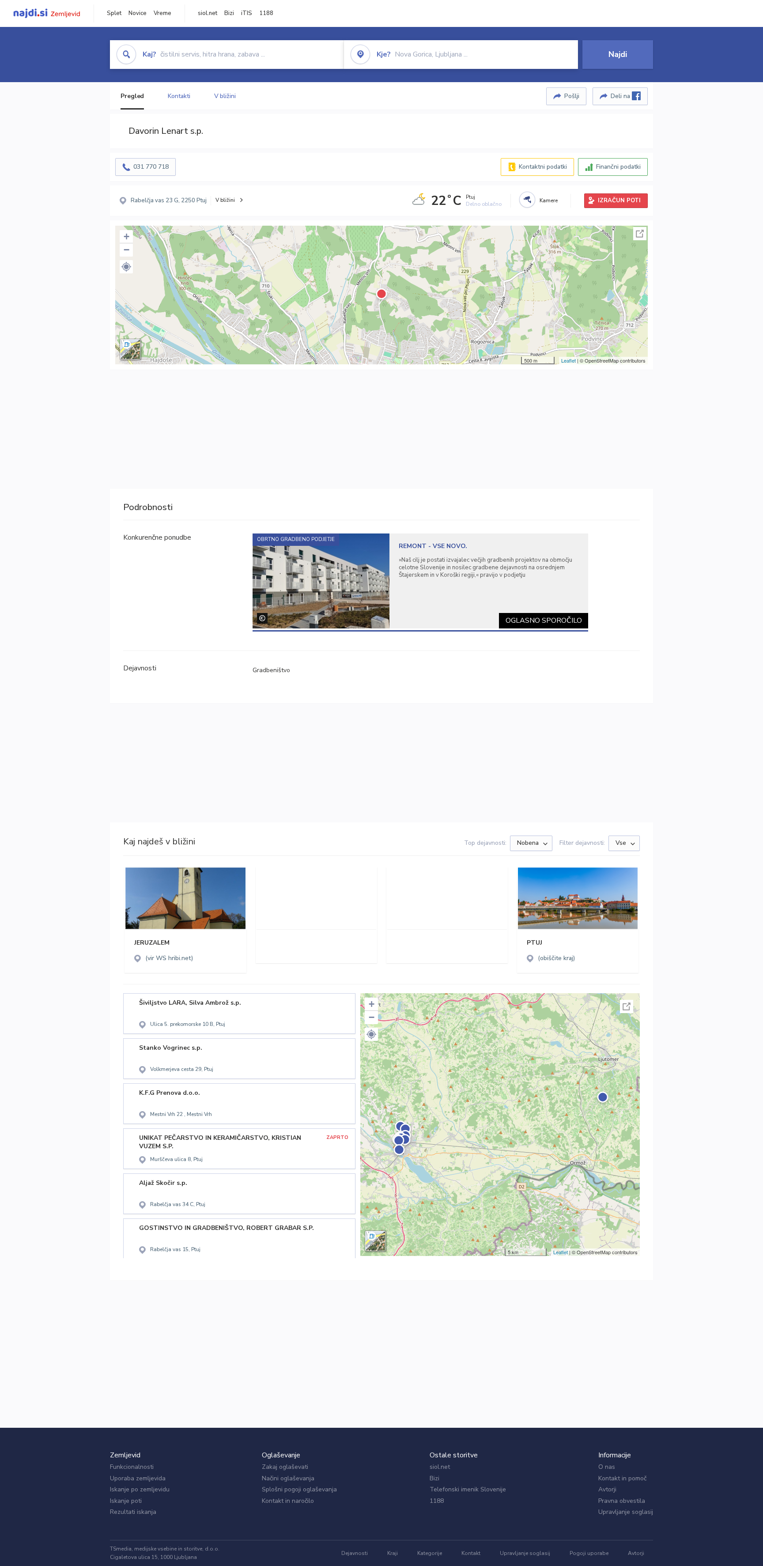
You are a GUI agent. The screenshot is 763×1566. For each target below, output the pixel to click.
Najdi (617, 54)
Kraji (392, 1553)
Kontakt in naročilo (288, 1501)
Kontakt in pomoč (622, 1478)
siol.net (207, 13)
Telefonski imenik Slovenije (468, 1489)
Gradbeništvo (271, 670)
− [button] (126, 249)
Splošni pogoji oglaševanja (299, 1489)
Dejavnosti (354, 1553)
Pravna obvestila (621, 1501)
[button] (126, 266)
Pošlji (571, 96)
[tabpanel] (421, 580)
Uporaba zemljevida (138, 1478)
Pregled (132, 96)
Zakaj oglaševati (285, 1467)
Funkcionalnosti (132, 1467)
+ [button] (126, 236)
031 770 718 (151, 167)
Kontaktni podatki (543, 167)
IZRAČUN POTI (619, 200)
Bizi (229, 13)
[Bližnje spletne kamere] (527, 200)
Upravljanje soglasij (625, 1512)
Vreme (162, 13)
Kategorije (429, 1553)
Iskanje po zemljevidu (140, 1489)
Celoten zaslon (639, 233)
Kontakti (179, 96)
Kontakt (470, 1553)
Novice (137, 13)
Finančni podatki (618, 167)
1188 (266, 13)
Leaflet (568, 360)
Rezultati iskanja (133, 1512)
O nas (606, 1467)
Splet (114, 13)
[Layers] (130, 349)
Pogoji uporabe (589, 1553)
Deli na (621, 96)
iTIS (246, 13)
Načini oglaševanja (288, 1478)
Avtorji (607, 1489)
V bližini (225, 96)
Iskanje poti (126, 1501)
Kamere (549, 200)
